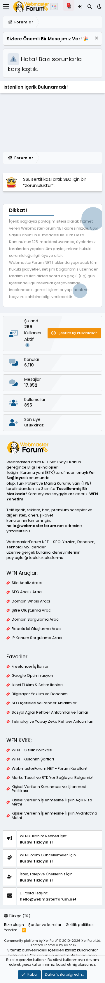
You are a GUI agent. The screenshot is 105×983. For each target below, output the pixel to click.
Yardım (11, 930)
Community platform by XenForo (52, 940)
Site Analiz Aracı (27, 583)
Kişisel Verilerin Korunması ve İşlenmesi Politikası (49, 788)
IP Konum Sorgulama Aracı (37, 638)
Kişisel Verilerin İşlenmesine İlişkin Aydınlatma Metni (54, 815)
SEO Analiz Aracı (27, 592)
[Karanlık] (99, 7)
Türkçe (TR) (19, 916)
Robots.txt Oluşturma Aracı (37, 628)
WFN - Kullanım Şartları (33, 759)
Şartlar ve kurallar (45, 924)
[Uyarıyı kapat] (95, 39)
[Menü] (6, 7)
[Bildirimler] (70, 7)
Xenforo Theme (53, 945)
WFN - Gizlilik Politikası (32, 750)
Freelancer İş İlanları (31, 666)
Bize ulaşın (14, 924)
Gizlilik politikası (80, 924)
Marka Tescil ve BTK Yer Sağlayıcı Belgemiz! (52, 777)
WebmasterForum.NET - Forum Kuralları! (49, 768)
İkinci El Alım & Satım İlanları (37, 685)
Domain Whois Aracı (31, 601)
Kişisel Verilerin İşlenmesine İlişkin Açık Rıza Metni (52, 802)
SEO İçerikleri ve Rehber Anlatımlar (44, 703)
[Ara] (90, 7)
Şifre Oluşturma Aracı (32, 610)
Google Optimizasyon (32, 675)
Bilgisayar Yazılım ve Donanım (40, 694)
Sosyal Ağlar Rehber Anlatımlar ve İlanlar (50, 712)
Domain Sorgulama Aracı (36, 619)
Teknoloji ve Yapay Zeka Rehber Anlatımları (52, 721)
